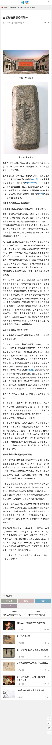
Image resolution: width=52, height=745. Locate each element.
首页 (5, 7)
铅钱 (38, 183)
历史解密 (12, 7)
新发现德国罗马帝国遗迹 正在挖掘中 (32, 663)
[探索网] (26, 3)
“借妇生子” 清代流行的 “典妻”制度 (31, 623)
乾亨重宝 (31, 183)
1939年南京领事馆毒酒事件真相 (30, 690)
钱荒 (31, 370)
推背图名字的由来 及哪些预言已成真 (32, 650)
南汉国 (35, 179)
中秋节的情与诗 (23, 636)
